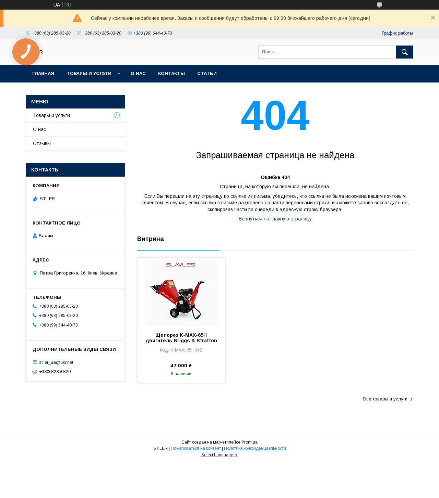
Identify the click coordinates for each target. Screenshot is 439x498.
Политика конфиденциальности (255, 448)
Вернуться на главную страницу (275, 218)
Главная (43, 73)
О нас (138, 73)
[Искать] (404, 52)
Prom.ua (249, 442)
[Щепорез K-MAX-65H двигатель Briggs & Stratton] (181, 292)
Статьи (207, 73)
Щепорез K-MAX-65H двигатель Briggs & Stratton (181, 337)
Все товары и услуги (385, 398)
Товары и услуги (89, 73)
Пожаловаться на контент (196, 448)
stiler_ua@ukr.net (56, 362)
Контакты (171, 73)
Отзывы (42, 143)
